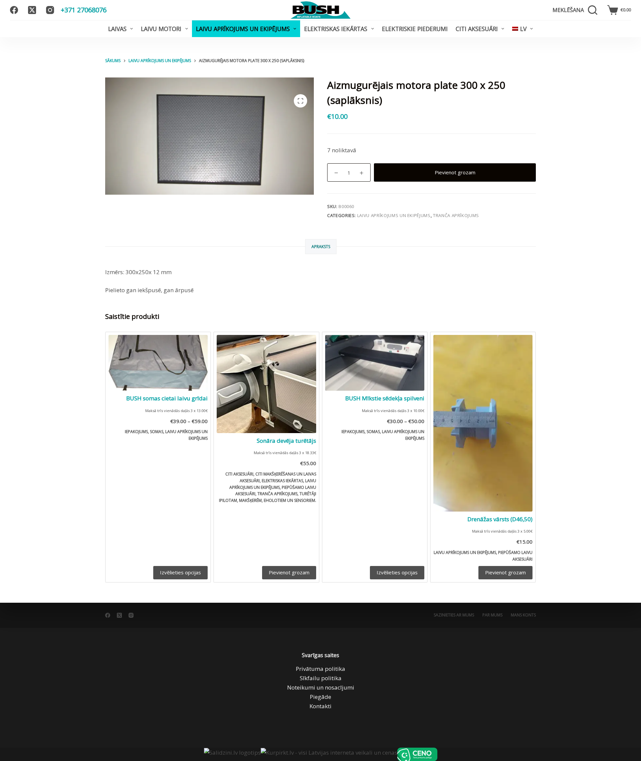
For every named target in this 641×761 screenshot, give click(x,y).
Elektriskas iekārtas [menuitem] (335, 29)
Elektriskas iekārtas (282, 481)
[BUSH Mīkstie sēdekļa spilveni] (374, 363)
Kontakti (320, 706)
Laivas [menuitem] (117, 29)
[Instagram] (50, 10)
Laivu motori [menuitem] (161, 29)
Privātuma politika (320, 669)
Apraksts (320, 246)
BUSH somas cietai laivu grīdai (167, 398)
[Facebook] (14, 10)
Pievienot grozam (455, 172)
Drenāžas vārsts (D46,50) (499, 519)
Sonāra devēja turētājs (286, 440)
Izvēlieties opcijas (180, 572)
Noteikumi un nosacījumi (320, 687)
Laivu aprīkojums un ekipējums (394, 215)
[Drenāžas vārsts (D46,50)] (482, 423)
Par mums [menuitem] (492, 615)
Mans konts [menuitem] (523, 615)
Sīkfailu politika (321, 678)
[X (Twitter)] (32, 10)
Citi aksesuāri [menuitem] (477, 29)
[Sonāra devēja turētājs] (266, 384)
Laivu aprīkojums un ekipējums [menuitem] (243, 29)
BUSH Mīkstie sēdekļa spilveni (384, 398)
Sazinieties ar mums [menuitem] (454, 615)
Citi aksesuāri (239, 474)
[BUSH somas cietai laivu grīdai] (158, 363)
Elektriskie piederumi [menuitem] (415, 29)
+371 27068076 (83, 9)
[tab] (321, 246)
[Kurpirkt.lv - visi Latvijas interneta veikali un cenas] (329, 754)
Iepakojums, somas (144, 431)
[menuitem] (522, 28)
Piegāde (320, 697)
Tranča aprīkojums (456, 215)
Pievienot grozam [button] (289, 572)
